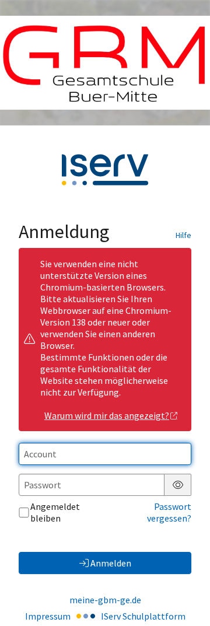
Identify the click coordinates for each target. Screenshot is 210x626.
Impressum (48, 616)
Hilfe (183, 235)
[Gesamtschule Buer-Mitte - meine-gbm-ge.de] (105, 63)
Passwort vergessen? (169, 512)
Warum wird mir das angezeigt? (106, 415)
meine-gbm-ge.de (105, 600)
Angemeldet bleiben (55, 512)
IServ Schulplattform (143, 616)
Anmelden (110, 563)
